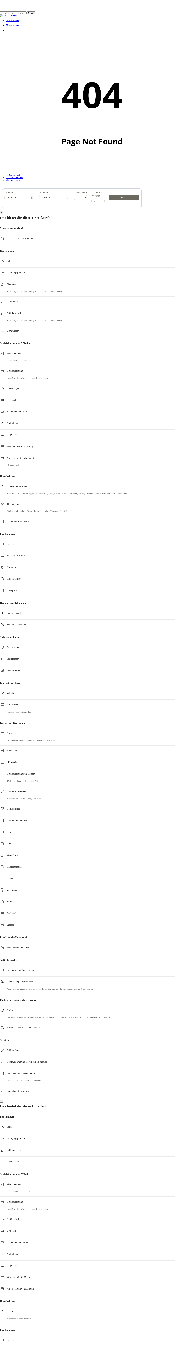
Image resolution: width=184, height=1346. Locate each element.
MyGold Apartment (15, 180)
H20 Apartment (13, 175)
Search (31, 13)
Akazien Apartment (14, 177)
